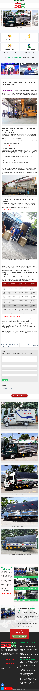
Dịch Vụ (3, 80)
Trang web (4, 373)
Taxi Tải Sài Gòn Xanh (7, 388)
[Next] (36, 18)
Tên (3, 363)
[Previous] (2, 18)
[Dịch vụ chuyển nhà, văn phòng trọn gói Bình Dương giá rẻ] (19, 5)
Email (3, 368)
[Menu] (2, 5)
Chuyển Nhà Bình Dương (16, 87)
